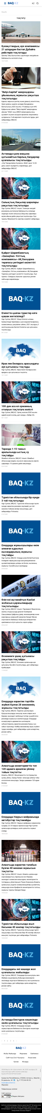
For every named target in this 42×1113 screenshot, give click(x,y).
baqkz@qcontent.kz (8, 1083)
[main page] (19, 3)
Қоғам (16, 1062)
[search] (37, 3)
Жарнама (23, 1054)
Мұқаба (4, 12)
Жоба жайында (10, 1054)
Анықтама (32, 1058)
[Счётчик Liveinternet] (6, 1096)
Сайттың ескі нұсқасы (15, 1058)
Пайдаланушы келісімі (9, 1089)
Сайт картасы (6, 1093)
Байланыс (35, 1054)
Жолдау (25, 1062)
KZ (33, 3)
